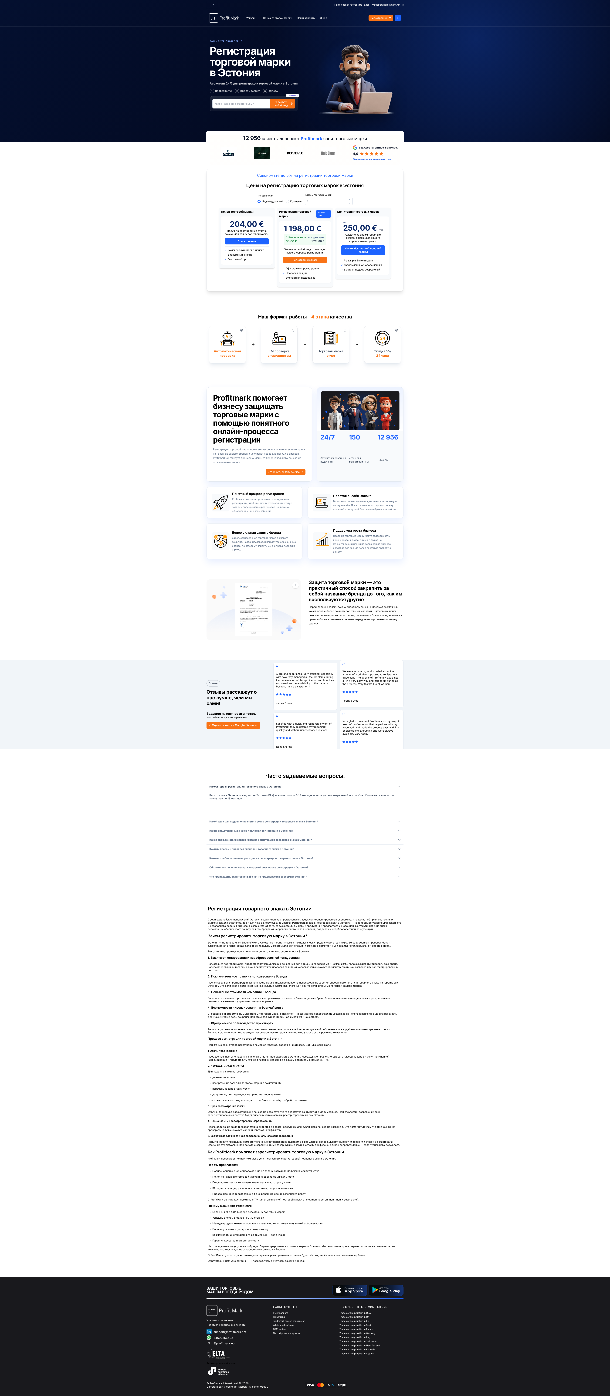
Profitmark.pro (280, 1312)
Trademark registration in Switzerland (358, 1341)
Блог (366, 4)
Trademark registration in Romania (357, 1349)
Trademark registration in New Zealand (359, 1345)
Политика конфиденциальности (226, 1324)
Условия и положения (220, 1320)
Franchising (279, 1316)
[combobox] (209, 4)
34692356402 (223, 1337)
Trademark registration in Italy (355, 1337)
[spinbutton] (329, 201)
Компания (296, 201)
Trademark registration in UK (354, 1316)
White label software (283, 1325)
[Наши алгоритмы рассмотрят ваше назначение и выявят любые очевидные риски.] (241, 330)
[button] (214, 4)
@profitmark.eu (224, 1343)
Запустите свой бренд (281, 103)
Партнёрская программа (348, 4)
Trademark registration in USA (355, 1312)
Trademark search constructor (289, 1321)
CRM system (279, 1329)
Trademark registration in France (356, 1329)
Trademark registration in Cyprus (356, 1353)
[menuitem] (277, 17)
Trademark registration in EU (354, 1321)
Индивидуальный (272, 201)
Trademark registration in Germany (357, 1333)
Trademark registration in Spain (355, 1325)
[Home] (224, 18)
